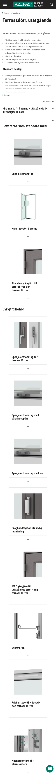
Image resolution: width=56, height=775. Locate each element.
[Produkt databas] (23, 4)
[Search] (52, 4)
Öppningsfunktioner (12, 13)
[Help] (50, 769)
